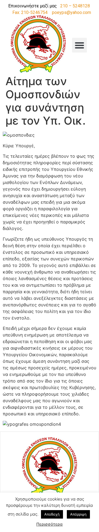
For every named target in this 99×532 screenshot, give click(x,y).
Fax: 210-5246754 (30, 12)
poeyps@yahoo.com (71, 12)
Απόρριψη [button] (78, 514)
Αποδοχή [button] (52, 514)
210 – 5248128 (75, 5)
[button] (79, 45)
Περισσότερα (49, 524)
